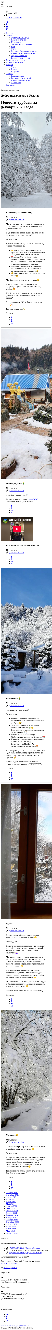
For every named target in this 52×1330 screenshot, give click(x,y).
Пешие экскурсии (19, 40)
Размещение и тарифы (15, 60)
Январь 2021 (11, 1213)
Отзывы (9, 74)
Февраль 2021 (12, 1211)
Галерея (9, 65)
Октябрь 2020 (12, 1220)
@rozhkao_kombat (16, 220)
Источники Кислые (14, 62)
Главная (9, 33)
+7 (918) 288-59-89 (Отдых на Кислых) (25, 1253)
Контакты (10, 85)
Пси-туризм (16, 42)
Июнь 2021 (11, 1202)
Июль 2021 (11, 1199)
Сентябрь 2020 (12, 1222)
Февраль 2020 (12, 1233)
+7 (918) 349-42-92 (9, 1263)
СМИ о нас (16, 83)
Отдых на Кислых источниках (24, 51)
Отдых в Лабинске (19, 56)
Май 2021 (10, 1204)
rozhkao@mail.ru (10, 1268)
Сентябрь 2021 (12, 1195)
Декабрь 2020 (12, 1215)
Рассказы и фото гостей (21, 78)
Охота (13, 49)
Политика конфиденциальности (15, 1325)
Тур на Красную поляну (21, 44)
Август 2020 (11, 1224)
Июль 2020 (11, 1226)
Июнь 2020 (11, 1229)
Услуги (9, 35)
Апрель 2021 (11, 1206)
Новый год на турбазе (20, 58)
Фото (13, 67)
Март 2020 (10, 1231)
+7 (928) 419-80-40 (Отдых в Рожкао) (24, 1248)
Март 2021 (10, 1208)
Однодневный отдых (20, 37)
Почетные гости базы (20, 80)
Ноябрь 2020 (11, 1217)
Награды (15, 71)
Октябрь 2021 (12, 1193)
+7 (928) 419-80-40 (14, 18)
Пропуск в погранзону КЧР (23, 53)
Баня (13, 47)
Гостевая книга (17, 76)
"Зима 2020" (33, 499)
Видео (14, 69)
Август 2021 (11, 1197)
